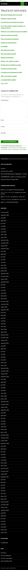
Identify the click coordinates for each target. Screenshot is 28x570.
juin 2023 (3, 284)
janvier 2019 (4, 432)
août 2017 (3, 479)
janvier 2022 (4, 332)
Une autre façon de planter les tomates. (12, 22)
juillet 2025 (3, 220)
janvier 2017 (4, 499)
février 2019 (4, 429)
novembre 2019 (5, 404)
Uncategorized (4, 542)
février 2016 (4, 529)
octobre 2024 (4, 245)
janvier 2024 (4, 270)
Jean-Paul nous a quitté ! (7, 171)
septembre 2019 (5, 410)
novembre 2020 (5, 371)
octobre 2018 (4, 440)
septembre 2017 (5, 476)
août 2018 (3, 446)
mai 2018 (3, 454)
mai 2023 (3, 287)
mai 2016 (3, 521)
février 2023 (4, 295)
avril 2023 (3, 290)
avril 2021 (3, 357)
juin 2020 (3, 385)
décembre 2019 (5, 401)
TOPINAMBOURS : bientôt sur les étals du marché (13, 176)
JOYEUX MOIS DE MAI (12, 202)
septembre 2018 (5, 443)
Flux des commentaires (6, 558)
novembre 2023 (5, 276)
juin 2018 (3, 451)
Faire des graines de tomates (9, 35)
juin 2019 (3, 418)
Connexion (3, 552)
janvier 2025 (4, 237)
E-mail (3, 126)
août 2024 (3, 251)
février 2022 (4, 329)
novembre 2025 (5, 212)
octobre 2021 (4, 340)
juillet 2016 (3, 515)
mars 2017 (3, 493)
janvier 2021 (4, 365)
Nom (2, 120)
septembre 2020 (5, 376)
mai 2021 (3, 354)
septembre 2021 (5, 343)
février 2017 (4, 496)
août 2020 (3, 379)
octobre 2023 (4, 279)
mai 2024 (3, 259)
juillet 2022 (3, 315)
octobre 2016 (4, 507)
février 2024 (4, 268)
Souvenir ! (3, 168)
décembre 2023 (5, 273)
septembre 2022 (5, 309)
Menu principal (26, 4)
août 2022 (3, 312)
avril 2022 (3, 323)
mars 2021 (3, 360)
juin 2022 (3, 318)
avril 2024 (3, 262)
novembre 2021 (5, 337)
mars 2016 (3, 527)
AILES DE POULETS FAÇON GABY (10, 179)
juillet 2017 (3, 482)
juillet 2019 (3, 415)
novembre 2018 (5, 437)
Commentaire (5, 100)
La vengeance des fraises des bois (15, 189)
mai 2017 (3, 488)
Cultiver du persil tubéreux (8, 42)
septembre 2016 (5, 510)
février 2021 (4, 362)
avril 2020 (3, 390)
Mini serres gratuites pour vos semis (11, 15)
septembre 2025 (5, 215)
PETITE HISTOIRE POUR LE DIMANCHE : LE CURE (14, 174)
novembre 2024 (5, 243)
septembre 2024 (5, 248)
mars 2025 (3, 231)
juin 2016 (3, 518)
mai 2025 (3, 226)
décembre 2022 (5, 301)
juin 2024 (3, 257)
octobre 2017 (4, 474)
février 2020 (4, 396)
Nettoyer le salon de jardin (8, 18)
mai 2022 (3, 321)
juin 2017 (3, 485)
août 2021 (3, 346)
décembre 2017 (5, 468)
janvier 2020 (4, 398)
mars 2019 (3, 426)
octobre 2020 (4, 373)
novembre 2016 (5, 504)
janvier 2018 (4, 465)
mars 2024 (3, 265)
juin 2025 (3, 223)
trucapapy (4, 4)
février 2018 (4, 463)
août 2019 (3, 412)
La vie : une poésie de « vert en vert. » (16, 196)
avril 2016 (3, 524)
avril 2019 (3, 424)
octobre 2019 (4, 407)
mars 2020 (3, 393)
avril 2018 (3, 457)
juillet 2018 (3, 449)
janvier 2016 (4, 532)
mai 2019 (3, 421)
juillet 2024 (3, 254)
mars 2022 (3, 326)
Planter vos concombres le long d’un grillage (14, 31)
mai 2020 (3, 387)
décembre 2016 (5, 501)
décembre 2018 (5, 435)
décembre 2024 (5, 240)
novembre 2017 (5, 471)
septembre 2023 (5, 282)
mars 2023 (3, 293)
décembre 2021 (5, 334)
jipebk (2, 189)
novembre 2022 (5, 304)
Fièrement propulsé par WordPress (8, 568)
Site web (3, 133)
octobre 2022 (4, 307)
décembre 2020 (5, 368)
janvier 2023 (4, 298)
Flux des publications (6, 555)
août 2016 (3, 513)
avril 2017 (3, 490)
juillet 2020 (3, 382)
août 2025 (3, 218)
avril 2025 (3, 229)
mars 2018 (3, 460)
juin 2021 (3, 351)
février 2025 (4, 234)
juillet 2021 (3, 348)
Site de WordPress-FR (6, 561)
